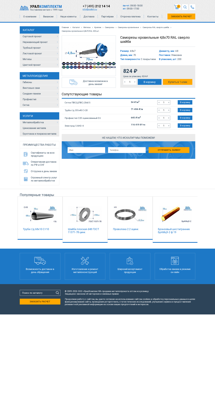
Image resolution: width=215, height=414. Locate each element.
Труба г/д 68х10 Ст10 (36, 229)
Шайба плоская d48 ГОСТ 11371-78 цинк (83, 231)
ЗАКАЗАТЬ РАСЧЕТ (181, 16)
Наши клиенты (68, 16)
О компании (29, 16)
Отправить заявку (169, 150)
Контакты (153, 16)
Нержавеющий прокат (35, 42)
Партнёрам (107, 16)
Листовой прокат (32, 53)
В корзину (150, 82)
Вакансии (48, 16)
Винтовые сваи (31, 88)
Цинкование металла (34, 128)
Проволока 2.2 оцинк (125, 229)
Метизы (27, 59)
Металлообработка (33, 122)
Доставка (89, 16)
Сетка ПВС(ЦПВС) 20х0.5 (77, 102)
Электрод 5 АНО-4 (74, 126)
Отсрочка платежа (130, 16)
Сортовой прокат (32, 36)
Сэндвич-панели (32, 93)
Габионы (27, 82)
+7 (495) (96, 6)
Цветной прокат (32, 65)
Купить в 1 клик (177, 82)
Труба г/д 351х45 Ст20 (76, 110)
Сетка (26, 105)
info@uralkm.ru (90, 9)
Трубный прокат (32, 47)
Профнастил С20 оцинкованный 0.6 (83, 118)
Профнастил (29, 99)
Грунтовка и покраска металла (39, 133)
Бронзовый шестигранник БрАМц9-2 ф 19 (174, 231)
